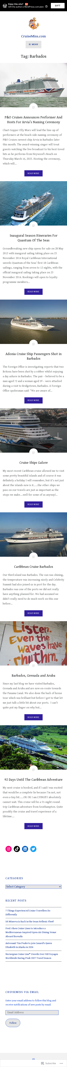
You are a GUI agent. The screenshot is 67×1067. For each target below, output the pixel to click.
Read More (33, 173)
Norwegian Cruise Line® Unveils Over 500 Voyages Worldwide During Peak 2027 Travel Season (31, 956)
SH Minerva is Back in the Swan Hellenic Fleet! (29, 921)
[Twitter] (33, 849)
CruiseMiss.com (33, 36)
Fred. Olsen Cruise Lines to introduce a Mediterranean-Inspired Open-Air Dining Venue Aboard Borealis (30, 932)
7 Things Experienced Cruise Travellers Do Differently (27, 912)
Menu (35, 44)
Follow (12, 1022)
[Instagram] (8, 849)
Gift (57, 5)
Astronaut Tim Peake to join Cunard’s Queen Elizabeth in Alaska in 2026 (28, 945)
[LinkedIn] (25, 849)
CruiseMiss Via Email (22, 992)
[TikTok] (17, 849)
